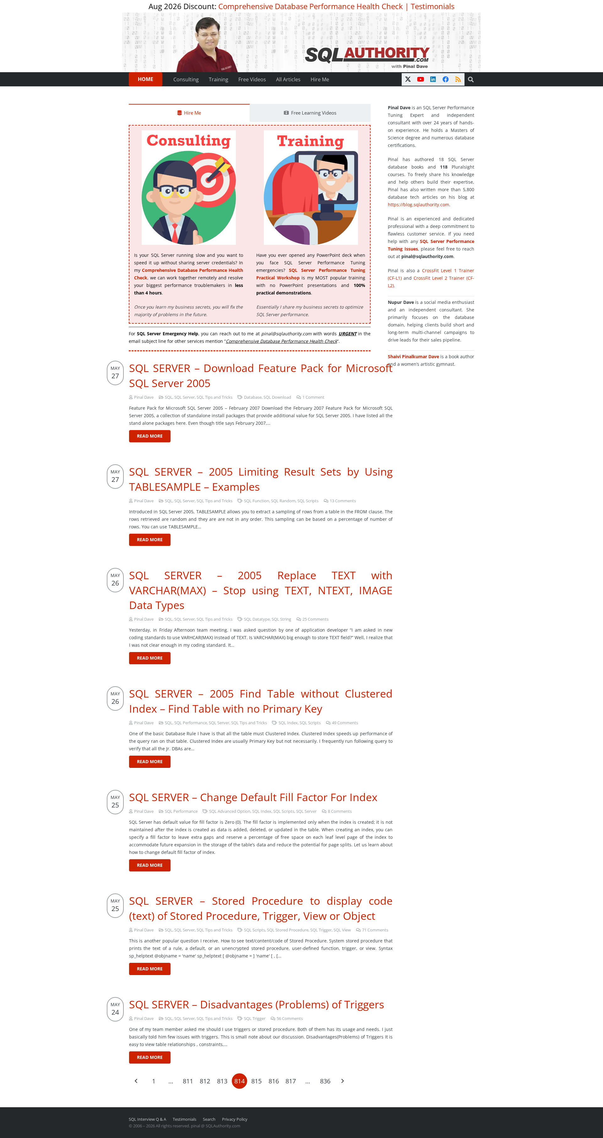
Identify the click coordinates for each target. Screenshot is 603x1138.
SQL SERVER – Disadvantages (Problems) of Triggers (256, 1004)
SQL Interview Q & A (147, 1119)
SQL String (281, 619)
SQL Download (277, 397)
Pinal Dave (144, 397)
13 (343, 501)
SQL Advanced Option (229, 811)
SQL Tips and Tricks (214, 397)
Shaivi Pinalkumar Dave (413, 356)
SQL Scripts (307, 501)
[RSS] (458, 79)
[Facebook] (445, 79)
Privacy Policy (234, 1119)
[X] (408, 79)
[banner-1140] (301, 42)
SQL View (342, 930)
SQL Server (184, 397)
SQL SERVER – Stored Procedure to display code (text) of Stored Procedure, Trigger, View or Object (261, 908)
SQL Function (256, 501)
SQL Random (283, 501)
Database (253, 397)
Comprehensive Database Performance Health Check (310, 6)
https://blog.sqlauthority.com (418, 205)
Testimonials (432, 6)
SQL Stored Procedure (287, 930)
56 (290, 1018)
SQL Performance (190, 722)
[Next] (342, 1081)
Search (209, 1119)
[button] (470, 79)
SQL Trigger (321, 930)
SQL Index (288, 722)
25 (315, 619)
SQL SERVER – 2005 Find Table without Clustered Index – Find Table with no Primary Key (261, 701)
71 (375, 930)
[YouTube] (420, 79)
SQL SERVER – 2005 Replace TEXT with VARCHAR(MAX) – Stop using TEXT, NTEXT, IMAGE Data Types (261, 590)
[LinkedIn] (433, 79)
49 (345, 722)
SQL (168, 397)
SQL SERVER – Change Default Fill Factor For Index (253, 797)
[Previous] (136, 1081)
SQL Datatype (257, 619)
